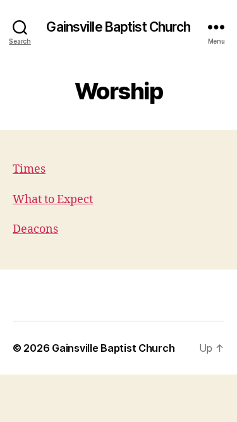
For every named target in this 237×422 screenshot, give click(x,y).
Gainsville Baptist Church (118, 27)
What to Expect (53, 199)
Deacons (35, 229)
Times (29, 169)
